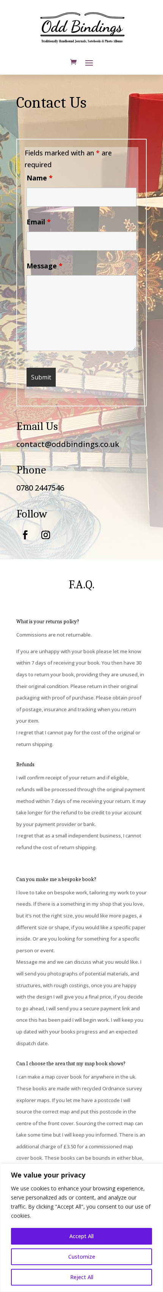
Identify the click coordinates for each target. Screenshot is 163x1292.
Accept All (81, 1236)
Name (40, 177)
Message (45, 265)
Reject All (81, 1277)
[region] (81, 1227)
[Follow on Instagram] (45, 535)
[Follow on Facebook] (25, 535)
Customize (81, 1256)
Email (39, 221)
